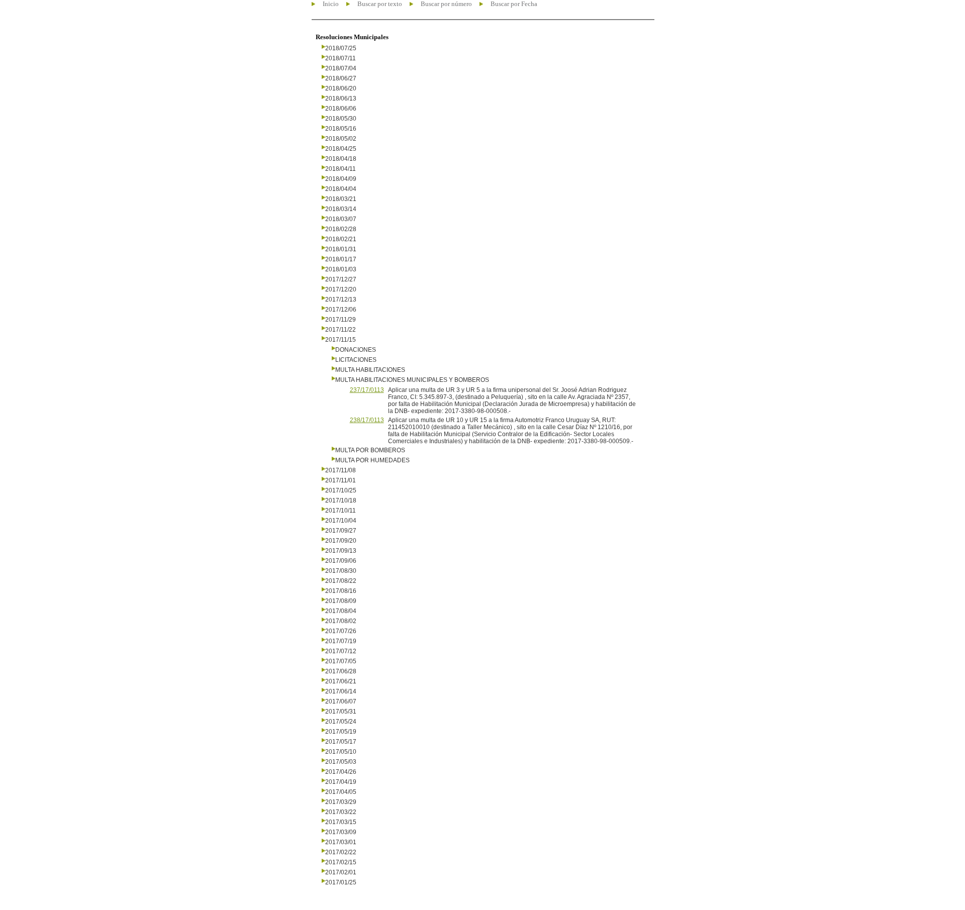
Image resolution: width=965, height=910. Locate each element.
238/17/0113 (367, 420)
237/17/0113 (367, 389)
